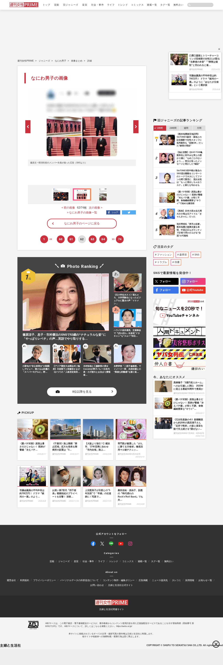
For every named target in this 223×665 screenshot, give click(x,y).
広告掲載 (143, 580)
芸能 (56, 4)
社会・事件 (97, 4)
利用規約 (24, 580)
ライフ (111, 4)
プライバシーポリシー (44, 580)
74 (119, 239)
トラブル (162, 262)
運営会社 (11, 580)
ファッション (164, 254)
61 (71, 239)
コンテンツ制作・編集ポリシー (118, 580)
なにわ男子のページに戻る (82, 223)
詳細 (89, 60)
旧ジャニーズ (70, 4)
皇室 (84, 4)
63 (92, 239)
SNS (196, 254)
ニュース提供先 (160, 580)
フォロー (165, 281)
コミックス (137, 4)
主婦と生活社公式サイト (120, 585)
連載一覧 (152, 4)
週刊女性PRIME (25, 60)
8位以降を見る (82, 391)
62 (82, 239)
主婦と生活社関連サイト (111, 609)
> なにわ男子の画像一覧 (82, 212)
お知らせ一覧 (205, 580)
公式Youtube (195, 290)
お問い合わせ (97, 585)
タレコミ (176, 580)
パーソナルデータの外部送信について (79, 580)
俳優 (177, 262)
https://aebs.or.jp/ (124, 626)
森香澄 (183, 254)
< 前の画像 (68, 207)
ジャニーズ (44, 60)
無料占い (179, 4)
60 (60, 239)
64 (103, 239)
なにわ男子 (60, 60)
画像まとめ (76, 60)
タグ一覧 (165, 4)
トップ (46, 4)
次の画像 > (95, 207)
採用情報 (189, 580)
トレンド (123, 4)
